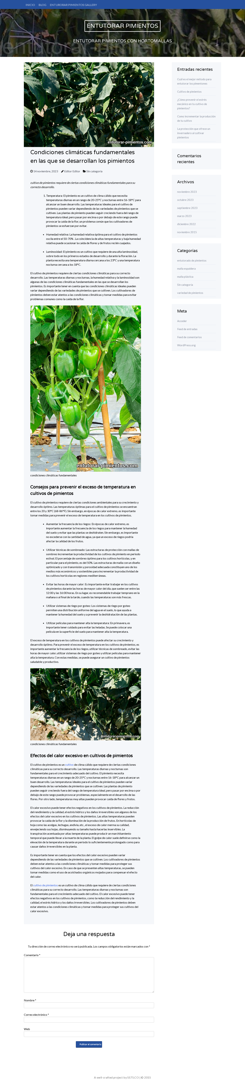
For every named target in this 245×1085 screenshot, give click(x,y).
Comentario (32, 955)
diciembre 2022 (186, 224)
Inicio (30, 4)
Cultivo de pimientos (189, 91)
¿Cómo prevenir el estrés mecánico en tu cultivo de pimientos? (192, 104)
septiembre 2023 (187, 207)
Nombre (30, 1000)
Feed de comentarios (189, 337)
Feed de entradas (187, 329)
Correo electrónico (36, 1014)
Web (27, 1029)
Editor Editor (72, 171)
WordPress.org (186, 345)
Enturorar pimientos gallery (73, 4)
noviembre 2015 (187, 232)
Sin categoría (94, 171)
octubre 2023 (185, 199)
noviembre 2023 (187, 191)
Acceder (182, 321)
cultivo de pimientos (45, 885)
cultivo (69, 764)
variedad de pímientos (190, 292)
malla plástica (185, 276)
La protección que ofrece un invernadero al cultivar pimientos (193, 133)
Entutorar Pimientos (122, 26)
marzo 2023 (184, 216)
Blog (42, 4)
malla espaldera (186, 268)
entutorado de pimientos (191, 260)
